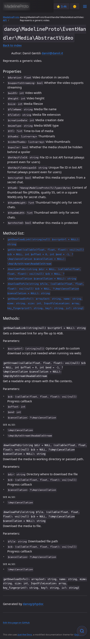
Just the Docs (25, 634)
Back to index (12, 45)
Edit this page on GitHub (16, 622)
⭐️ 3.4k (62, 6)
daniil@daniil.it (52, 53)
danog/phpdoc (33, 604)
